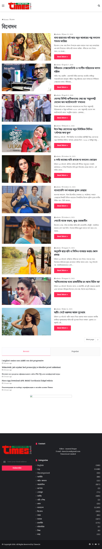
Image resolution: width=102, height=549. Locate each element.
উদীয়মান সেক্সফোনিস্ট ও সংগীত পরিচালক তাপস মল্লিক (77, 70)
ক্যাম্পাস (40, 488)
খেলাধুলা (40, 492)
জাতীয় (39, 496)
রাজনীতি (40, 523)
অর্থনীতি (40, 477)
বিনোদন (40, 511)
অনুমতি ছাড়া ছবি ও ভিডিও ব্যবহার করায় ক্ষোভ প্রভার (76, 253)
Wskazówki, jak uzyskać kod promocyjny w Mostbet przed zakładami (31, 367)
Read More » (62, 56)
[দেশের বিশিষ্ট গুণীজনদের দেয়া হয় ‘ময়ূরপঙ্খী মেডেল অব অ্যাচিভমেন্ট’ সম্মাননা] (26, 108)
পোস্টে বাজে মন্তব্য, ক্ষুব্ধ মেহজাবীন (70, 221)
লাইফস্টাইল (40, 527)
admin (58, 34)
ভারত (39, 515)
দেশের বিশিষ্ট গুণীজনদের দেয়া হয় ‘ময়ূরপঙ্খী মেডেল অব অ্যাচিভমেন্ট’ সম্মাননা (75, 100)
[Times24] (20, 6)
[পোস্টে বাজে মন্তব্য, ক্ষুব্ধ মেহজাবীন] (26, 230)
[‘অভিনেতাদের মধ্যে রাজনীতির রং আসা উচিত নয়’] (26, 291)
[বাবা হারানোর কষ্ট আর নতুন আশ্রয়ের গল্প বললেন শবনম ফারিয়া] (26, 47)
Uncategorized (43, 473)
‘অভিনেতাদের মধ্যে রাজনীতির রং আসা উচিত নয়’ (77, 282)
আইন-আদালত (42, 480)
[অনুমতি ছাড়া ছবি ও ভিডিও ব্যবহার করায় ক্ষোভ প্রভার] (26, 260)
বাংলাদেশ (40, 507)
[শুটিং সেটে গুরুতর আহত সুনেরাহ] (26, 321)
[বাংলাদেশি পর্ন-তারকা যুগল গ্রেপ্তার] (26, 199)
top (38, 469)
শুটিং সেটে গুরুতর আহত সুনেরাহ (69, 313)
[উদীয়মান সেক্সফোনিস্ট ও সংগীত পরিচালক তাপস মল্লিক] (26, 77)
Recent (26, 351)
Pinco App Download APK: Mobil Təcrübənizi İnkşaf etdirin (27, 380)
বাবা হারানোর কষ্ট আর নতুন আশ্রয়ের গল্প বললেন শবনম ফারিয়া (77, 39)
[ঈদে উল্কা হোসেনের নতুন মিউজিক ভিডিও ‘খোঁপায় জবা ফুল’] (26, 138)
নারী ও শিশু (41, 500)
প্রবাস (39, 503)
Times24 (37, 544)
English (40, 465)
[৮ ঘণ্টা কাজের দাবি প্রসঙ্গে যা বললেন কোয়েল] (26, 169)
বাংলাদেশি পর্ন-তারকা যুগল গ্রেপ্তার (70, 190)
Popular (75, 351)
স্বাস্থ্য (38, 534)
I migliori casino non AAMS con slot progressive (23, 360)
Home (5, 19)
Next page (90, 339)
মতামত (39, 519)
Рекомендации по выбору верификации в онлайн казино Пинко (27, 387)
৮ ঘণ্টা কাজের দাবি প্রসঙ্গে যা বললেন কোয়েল (75, 160)
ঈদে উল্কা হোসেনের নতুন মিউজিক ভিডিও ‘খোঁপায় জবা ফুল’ (73, 131)
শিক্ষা (38, 530)
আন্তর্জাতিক (41, 484)
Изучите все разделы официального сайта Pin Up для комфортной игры (31, 374)
